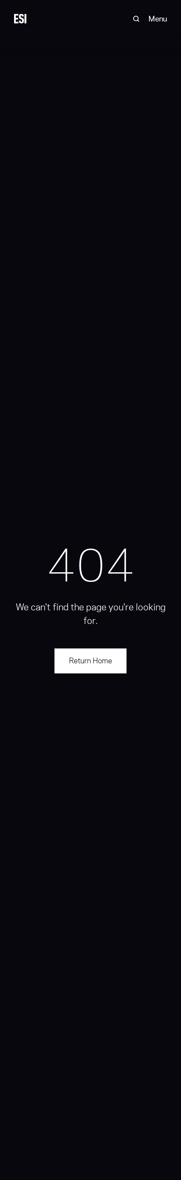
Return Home (90, 660)
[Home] (20, 19)
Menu (157, 18)
